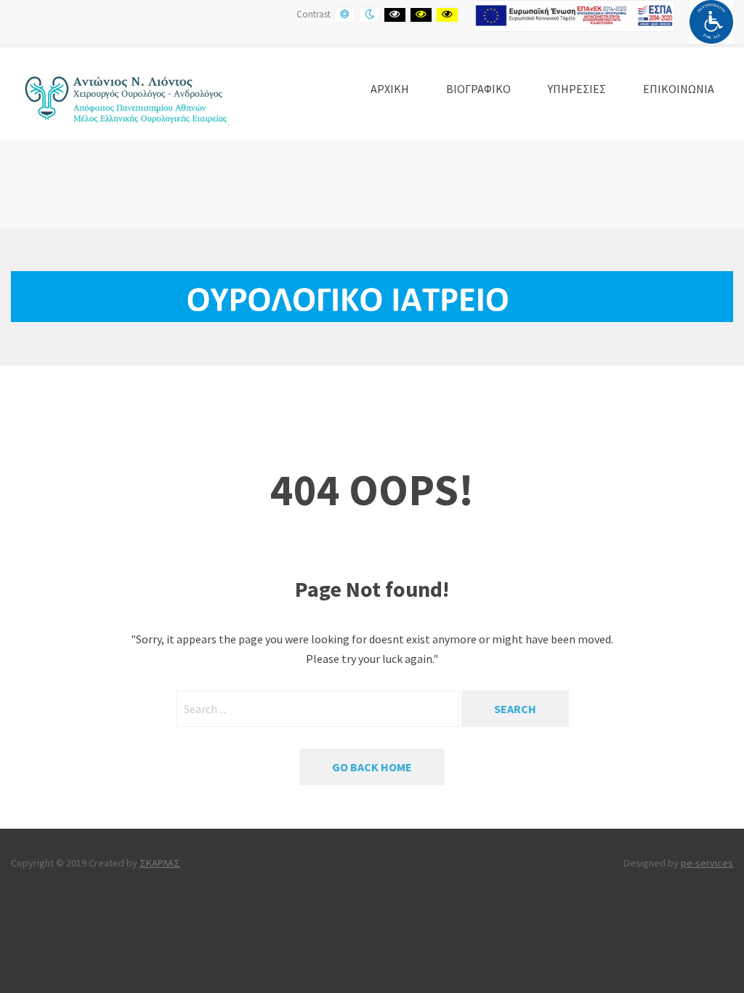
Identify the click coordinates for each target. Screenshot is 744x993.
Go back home (372, 767)
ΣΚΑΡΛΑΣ (160, 862)
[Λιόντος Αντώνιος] (120, 91)
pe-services (707, 862)
